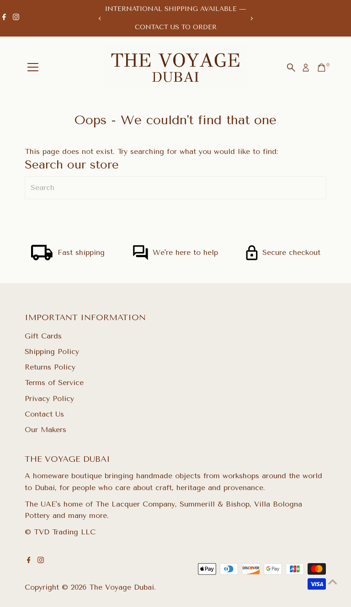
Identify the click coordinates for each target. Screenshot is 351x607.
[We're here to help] (140, 257)
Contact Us (44, 414)
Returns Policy (50, 367)
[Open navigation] (33, 67)
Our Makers (45, 429)
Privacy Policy (49, 398)
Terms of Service (54, 382)
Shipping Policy (52, 351)
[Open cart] (321, 67)
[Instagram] (16, 18)
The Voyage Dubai (121, 587)
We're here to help (185, 252)
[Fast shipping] (42, 257)
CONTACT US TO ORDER (176, 27)
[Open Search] (291, 67)
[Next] (251, 18)
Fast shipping (81, 252)
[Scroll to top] (333, 582)
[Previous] (100, 18)
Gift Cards (43, 336)
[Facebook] (4, 18)
